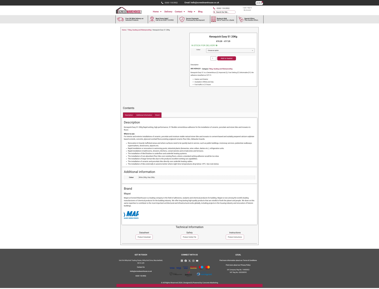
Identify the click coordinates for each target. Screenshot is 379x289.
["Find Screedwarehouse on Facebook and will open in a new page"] (185, 261)
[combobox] (224, 12)
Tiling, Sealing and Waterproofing (139, 30)
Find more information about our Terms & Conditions (238, 260)
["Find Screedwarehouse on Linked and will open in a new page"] (182, 261)
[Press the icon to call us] (162, 3)
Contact (178, 11)
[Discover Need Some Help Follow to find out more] (152, 19)
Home (156, 11)
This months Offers (251, 19)
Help (190, 11)
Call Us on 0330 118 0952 (165, 19)
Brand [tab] (157, 115)
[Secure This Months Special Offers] (241, 19)
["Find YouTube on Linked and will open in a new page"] (197, 261)
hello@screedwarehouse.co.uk (141, 271)
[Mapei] (131, 221)
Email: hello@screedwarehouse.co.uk (202, 2)
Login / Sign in (247, 7)
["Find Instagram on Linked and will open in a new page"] (193, 261)
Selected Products (134, 19)
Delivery (168, 11)
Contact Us (141, 267)
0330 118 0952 (171, 3)
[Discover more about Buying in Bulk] (213, 19)
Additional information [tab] (144, 115)
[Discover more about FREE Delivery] (120, 19)
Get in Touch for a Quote (225, 19)
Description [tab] (129, 115)
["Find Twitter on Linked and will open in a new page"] (189, 261)
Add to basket (226, 58)
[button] (189, 237)
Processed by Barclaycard (195, 19)
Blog (200, 11)
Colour (198, 50)
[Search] (236, 12)
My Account (247, 10)
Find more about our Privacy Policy (238, 265)
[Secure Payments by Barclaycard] (182, 19)
